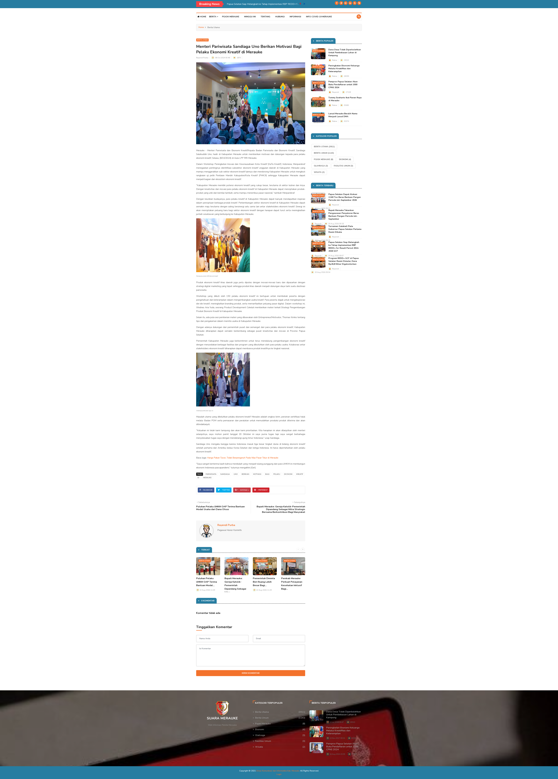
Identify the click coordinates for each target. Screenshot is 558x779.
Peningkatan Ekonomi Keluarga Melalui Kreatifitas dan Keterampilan (344, 68)
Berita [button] (213, 16)
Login (279, 774)
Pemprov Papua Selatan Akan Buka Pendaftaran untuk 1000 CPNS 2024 (343, 84)
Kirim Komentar (251, 673)
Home (202, 16)
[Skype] (359, 3)
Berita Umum (318, 67)
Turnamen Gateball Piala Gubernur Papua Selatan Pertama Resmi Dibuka (344, 229)
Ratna (334, 60)
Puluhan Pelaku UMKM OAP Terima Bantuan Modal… (206, 582)
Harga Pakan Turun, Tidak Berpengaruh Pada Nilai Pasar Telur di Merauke (242, 457)
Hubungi (280, 16)
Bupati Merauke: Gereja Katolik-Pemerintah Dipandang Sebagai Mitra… (235, 585)
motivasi (257, 474)
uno (236, 474)
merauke (207, 477)
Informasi (295, 16)
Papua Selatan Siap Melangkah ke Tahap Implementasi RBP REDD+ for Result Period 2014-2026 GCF (343, 246)
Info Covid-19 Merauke (319, 16)
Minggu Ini (250, 16)
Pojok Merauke (230, 16)
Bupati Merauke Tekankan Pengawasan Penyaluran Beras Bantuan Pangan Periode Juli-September (343, 214)
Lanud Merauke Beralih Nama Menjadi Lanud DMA (342, 115)
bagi (267, 474)
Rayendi (335, 92)
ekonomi (288, 474)
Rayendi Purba (202, 58)
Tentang (265, 16)
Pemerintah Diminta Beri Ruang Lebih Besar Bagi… (264, 582)
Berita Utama (202, 40)
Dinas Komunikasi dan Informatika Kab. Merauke (277, 770)
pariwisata (211, 474)
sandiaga (225, 474)
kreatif (299, 474)
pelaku (276, 474)
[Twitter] (341, 3)
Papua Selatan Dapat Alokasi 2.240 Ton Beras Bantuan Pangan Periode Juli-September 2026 (344, 197)
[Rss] (355, 3)
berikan (245, 474)
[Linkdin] (350, 3)
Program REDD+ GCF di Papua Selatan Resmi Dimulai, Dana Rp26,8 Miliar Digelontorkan (263, 4)
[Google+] (346, 3)
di (198, 477)
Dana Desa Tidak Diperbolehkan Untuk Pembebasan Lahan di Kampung (344, 52)
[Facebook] (337, 3)
